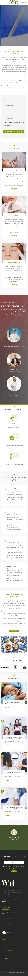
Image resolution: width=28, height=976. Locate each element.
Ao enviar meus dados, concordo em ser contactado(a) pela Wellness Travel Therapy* (15, 124)
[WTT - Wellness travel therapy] (14, 2)
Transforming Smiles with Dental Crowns (12, 703)
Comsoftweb (14, 974)
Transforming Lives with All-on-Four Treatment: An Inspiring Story (13, 808)
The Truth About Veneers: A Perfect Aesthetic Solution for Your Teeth (13, 738)
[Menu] (2, 2)
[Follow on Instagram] (4, 901)
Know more (7, 710)
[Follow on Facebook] (2, 901)
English (22, 2)
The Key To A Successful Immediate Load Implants (13, 773)
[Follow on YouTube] (5, 901)
